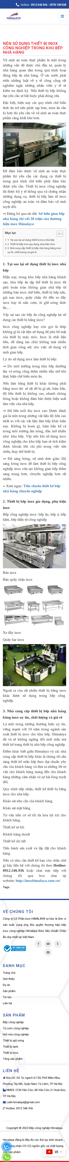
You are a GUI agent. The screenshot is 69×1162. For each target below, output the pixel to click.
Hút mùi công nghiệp (16, 1034)
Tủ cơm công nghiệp (16, 1028)
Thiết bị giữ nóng (13, 1040)
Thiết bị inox (10, 1052)
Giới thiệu (9, 979)
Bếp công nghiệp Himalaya (45, 1128)
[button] (57, 234)
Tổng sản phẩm (13, 1059)
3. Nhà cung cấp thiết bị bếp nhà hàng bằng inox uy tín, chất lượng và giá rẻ (34, 250)
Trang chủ (9, 972)
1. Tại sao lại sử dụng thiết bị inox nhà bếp (30, 240)
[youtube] (48, 944)
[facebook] (38, 944)
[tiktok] (58, 944)
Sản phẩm (9, 991)
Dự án (6, 985)
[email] (48, 952)
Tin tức (7, 997)
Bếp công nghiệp (13, 1022)
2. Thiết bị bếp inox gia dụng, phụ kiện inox (31, 244)
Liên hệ (7, 1003)
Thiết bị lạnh (10, 1046)
